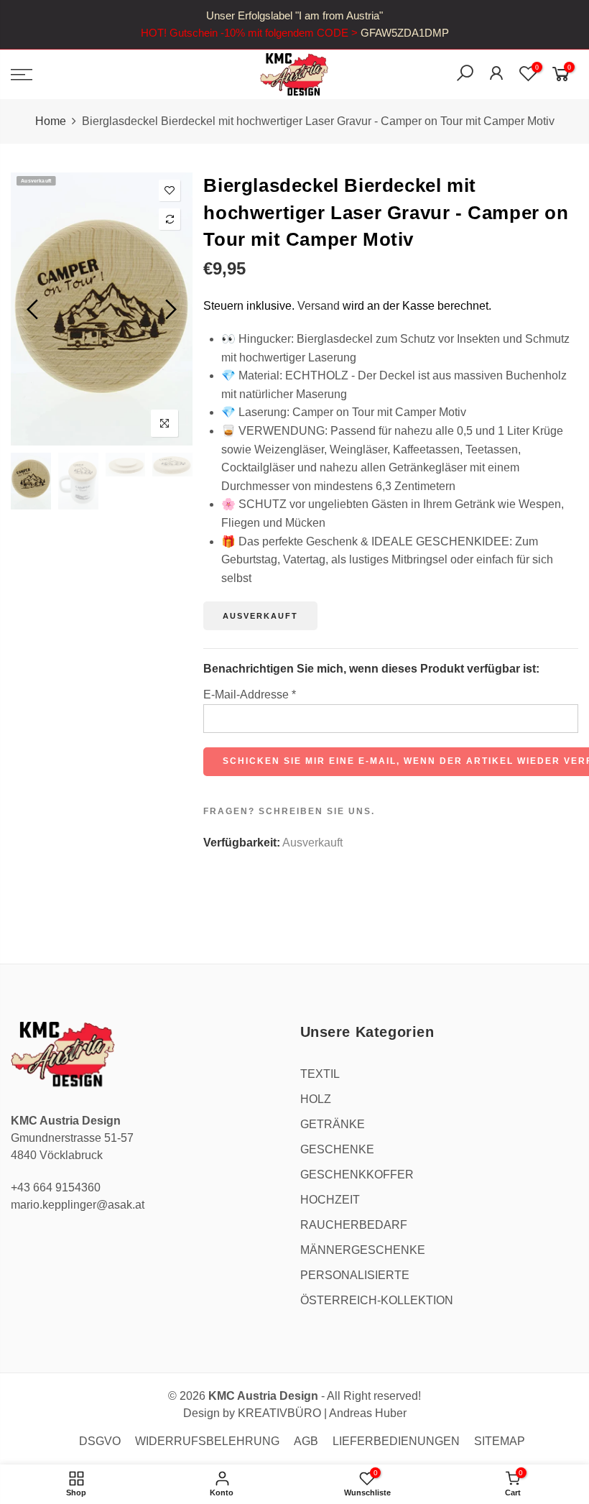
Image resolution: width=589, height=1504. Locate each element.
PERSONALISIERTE (354, 1275)
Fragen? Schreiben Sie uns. (289, 811)
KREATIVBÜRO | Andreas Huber (322, 1413)
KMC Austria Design (263, 1396)
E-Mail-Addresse (249, 694)
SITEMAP (499, 1441)
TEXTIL (320, 1074)
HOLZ (315, 1099)
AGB (306, 1441)
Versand (318, 306)
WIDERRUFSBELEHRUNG (207, 1441)
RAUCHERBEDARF (353, 1225)
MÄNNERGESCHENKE (362, 1250)
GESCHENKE (337, 1149)
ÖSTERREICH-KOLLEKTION (376, 1300)
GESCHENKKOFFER (357, 1174)
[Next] (169, 309)
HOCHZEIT (330, 1200)
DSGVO (100, 1441)
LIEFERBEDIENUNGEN (396, 1441)
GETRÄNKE (332, 1124)
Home (50, 121)
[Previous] (34, 309)
